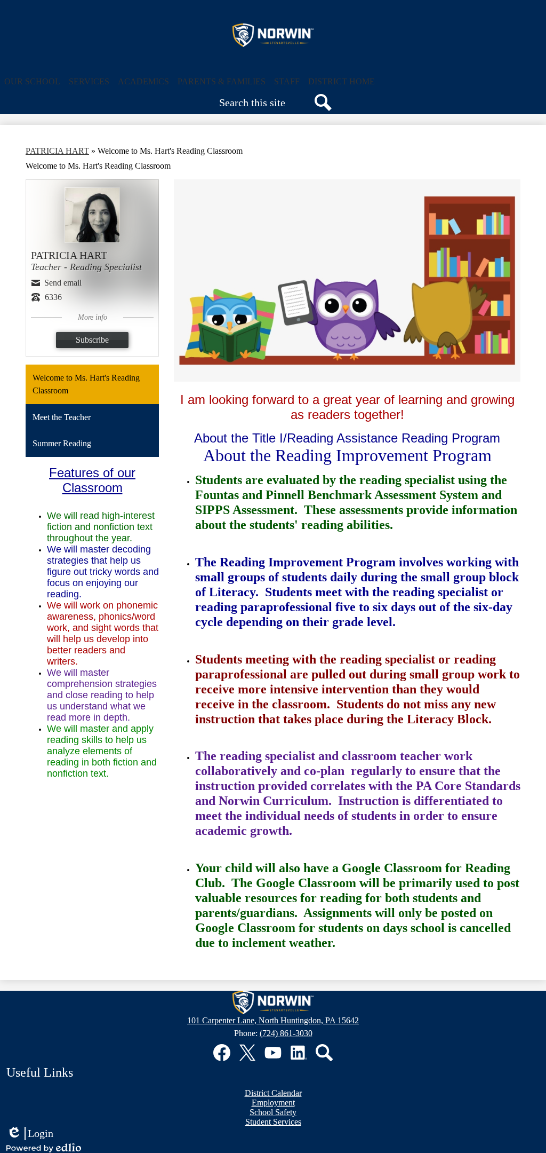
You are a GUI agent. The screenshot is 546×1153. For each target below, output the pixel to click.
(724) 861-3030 (286, 1033)
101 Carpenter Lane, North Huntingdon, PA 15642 (273, 1020)
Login (29, 1133)
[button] (32, 82)
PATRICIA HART (57, 150)
